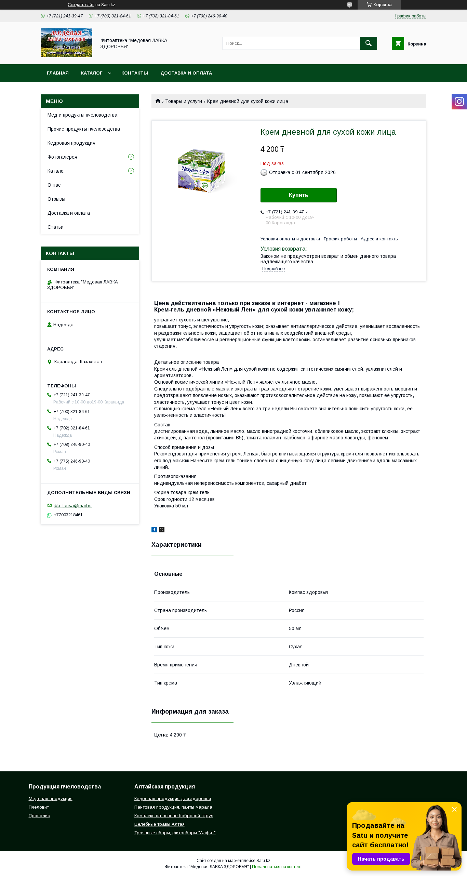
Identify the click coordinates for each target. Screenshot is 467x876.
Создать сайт (81, 4)
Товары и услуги (183, 101)
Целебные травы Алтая (159, 824)
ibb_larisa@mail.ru (73, 505)
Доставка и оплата (186, 73)
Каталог (91, 73)
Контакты (134, 73)
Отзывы (56, 199)
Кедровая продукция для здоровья (172, 798)
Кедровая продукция (71, 143)
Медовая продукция (50, 798)
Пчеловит (39, 807)
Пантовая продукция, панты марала (173, 807)
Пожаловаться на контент (277, 866)
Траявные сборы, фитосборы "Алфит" (175, 832)
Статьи (56, 227)
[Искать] (368, 43)
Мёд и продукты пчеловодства (82, 115)
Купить (298, 195)
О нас (54, 185)
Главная (58, 73)
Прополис (39, 815)
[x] (161, 530)
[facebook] (154, 530)
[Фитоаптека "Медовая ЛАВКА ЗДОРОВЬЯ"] (66, 55)
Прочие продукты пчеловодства (84, 129)
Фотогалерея (62, 157)
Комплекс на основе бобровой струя (173, 815)
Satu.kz (263, 860)
